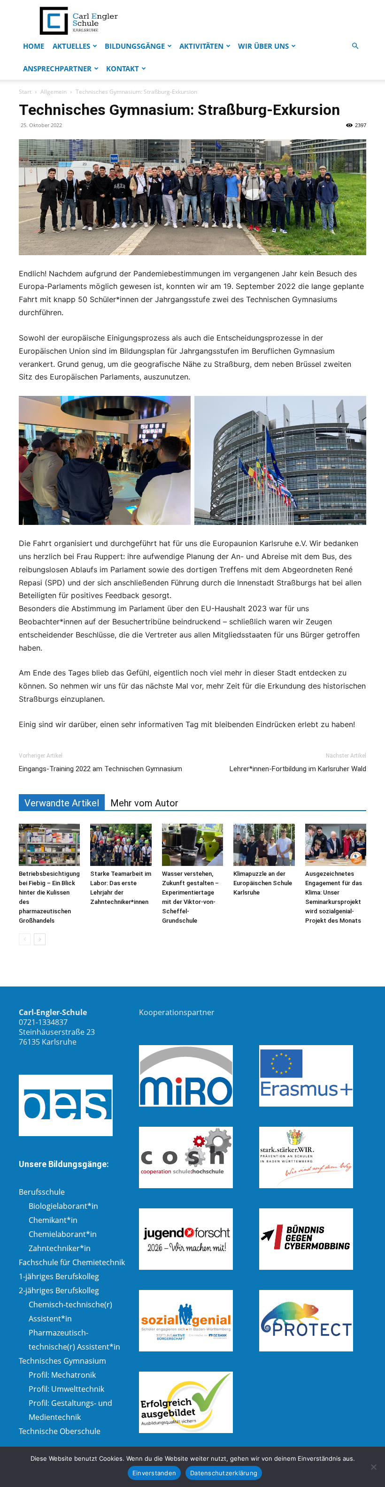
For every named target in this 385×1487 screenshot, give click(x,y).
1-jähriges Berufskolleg (59, 1276)
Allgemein (53, 92)
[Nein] (373, 1467)
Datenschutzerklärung (223, 1473)
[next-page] (40, 939)
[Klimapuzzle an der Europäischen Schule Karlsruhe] (263, 845)
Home (33, 46)
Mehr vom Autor (144, 803)
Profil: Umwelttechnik (66, 1389)
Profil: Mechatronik (62, 1375)
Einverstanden (154, 1473)
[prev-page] (25, 939)
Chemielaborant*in (63, 1234)
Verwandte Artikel (61, 803)
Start (25, 92)
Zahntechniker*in (60, 1248)
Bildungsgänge (135, 46)
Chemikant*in (53, 1220)
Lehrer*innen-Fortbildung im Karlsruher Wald (298, 769)
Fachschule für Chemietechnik (72, 1262)
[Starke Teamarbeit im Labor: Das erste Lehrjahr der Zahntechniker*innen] (120, 845)
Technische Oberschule (59, 1431)
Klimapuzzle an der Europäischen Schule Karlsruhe (262, 883)
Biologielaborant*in (63, 1206)
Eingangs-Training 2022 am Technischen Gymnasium (100, 769)
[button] (355, 46)
